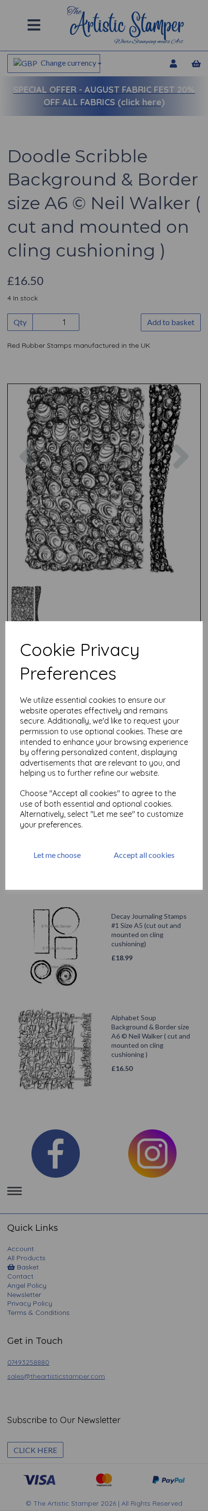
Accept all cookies (144, 854)
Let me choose (57, 854)
